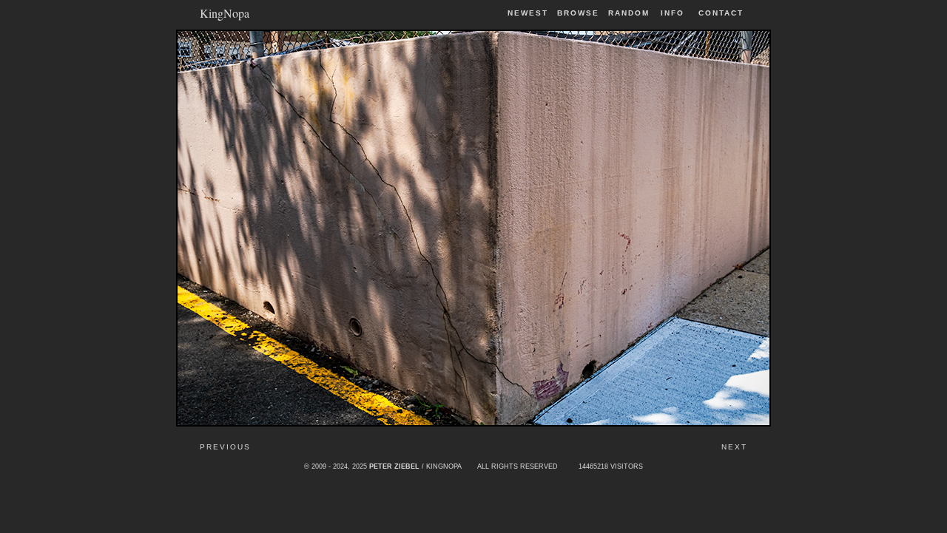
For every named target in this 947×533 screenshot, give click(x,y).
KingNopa (224, 12)
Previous (225, 447)
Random (630, 13)
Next (734, 447)
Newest (528, 13)
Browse (578, 13)
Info (672, 13)
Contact (721, 13)
